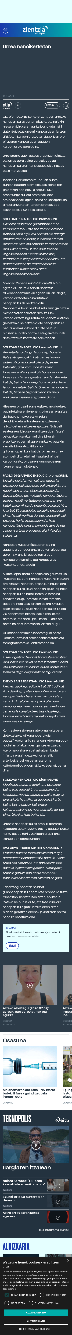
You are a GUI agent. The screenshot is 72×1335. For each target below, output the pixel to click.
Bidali (12, 945)
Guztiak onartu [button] (36, 1312)
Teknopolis (17, 1118)
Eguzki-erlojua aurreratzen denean (23, 1198)
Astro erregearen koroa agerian (21, 1214)
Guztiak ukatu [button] (36, 1321)
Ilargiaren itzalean (27, 1167)
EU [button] (18, 105)
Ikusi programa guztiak (53, 1230)
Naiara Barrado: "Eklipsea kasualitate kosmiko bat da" (24, 1182)
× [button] (68, 1260)
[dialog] (36, 1296)
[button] (5, 30)
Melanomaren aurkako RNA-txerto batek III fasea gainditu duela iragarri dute (29, 1093)
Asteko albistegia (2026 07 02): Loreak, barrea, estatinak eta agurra (26, 1011)
